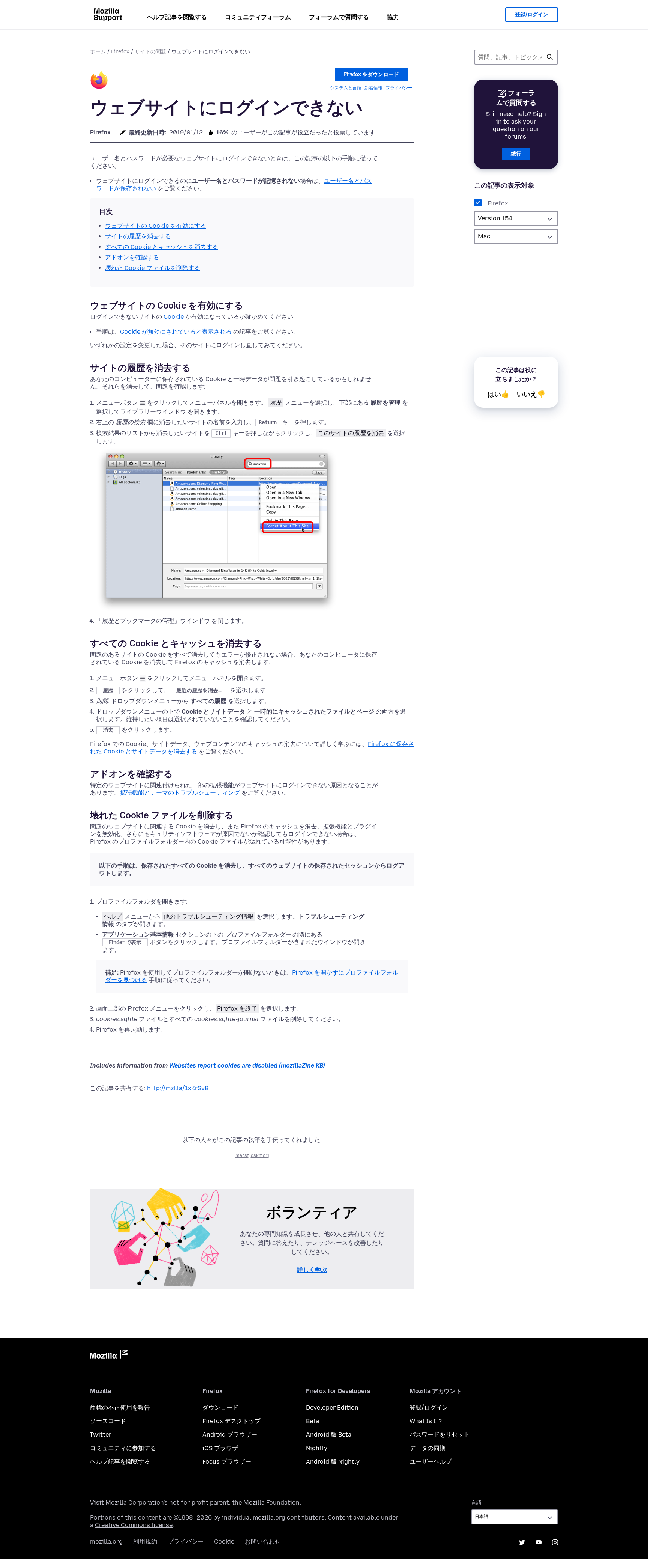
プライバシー (399, 87)
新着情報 (373, 87)
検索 (550, 57)
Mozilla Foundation (271, 1502)
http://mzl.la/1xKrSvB (177, 1088)
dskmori (260, 1155)
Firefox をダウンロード (371, 74)
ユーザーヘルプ (431, 1461)
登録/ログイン (531, 14)
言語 (476, 1503)
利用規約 (145, 1541)
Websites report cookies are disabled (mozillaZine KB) (247, 1065)
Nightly (316, 1448)
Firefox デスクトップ (231, 1421)
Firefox (120, 51)
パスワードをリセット (440, 1434)
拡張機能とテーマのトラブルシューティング (180, 792)
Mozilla (109, 1356)
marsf (242, 1155)
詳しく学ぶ (312, 1269)
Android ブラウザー (229, 1434)
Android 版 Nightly (333, 1461)
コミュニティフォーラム (258, 17)
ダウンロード (220, 1407)
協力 (393, 17)
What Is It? (426, 1421)
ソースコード (108, 1421)
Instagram (555, 1542)
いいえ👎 (531, 394)
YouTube (539, 1542)
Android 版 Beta (328, 1434)
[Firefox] (99, 81)
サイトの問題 (150, 51)
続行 (516, 154)
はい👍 (498, 394)
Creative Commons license (133, 1525)
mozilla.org (106, 1541)
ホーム (98, 51)
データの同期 (428, 1448)
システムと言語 (346, 87)
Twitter (100, 1434)
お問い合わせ (263, 1541)
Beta (312, 1421)
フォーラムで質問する (339, 17)
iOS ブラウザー (223, 1448)
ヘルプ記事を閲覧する (177, 17)
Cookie (174, 316)
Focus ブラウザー (226, 1461)
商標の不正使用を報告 (120, 1407)
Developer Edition (332, 1407)
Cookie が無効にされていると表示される (176, 331)
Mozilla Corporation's (136, 1502)
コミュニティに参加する (123, 1448)
